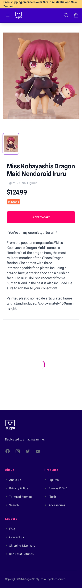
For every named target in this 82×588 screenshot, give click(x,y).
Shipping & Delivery (22, 545)
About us (15, 480)
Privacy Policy (18, 488)
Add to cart (41, 217)
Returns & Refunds (21, 554)
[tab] (11, 144)
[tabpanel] (41, 76)
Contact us (16, 537)
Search (14, 505)
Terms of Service (20, 496)
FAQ (12, 528)
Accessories (57, 505)
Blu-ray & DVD (58, 488)
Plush (52, 496)
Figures (54, 480)
